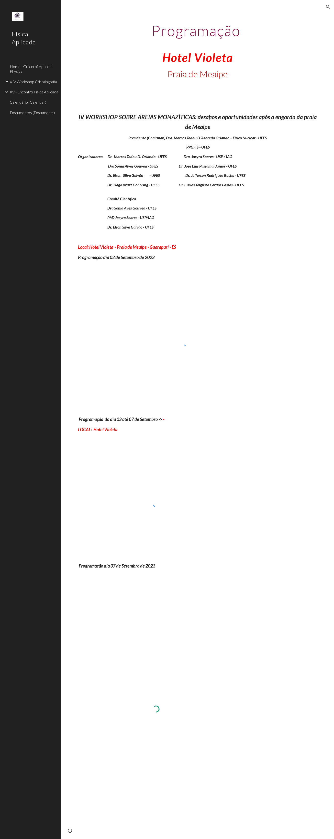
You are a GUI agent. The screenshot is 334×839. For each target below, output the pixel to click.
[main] (198, 55)
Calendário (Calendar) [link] (28, 102)
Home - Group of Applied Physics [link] (31, 68)
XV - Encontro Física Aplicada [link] (34, 92)
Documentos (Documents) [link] (32, 112)
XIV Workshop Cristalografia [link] (33, 81)
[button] (328, 7)
